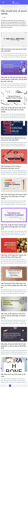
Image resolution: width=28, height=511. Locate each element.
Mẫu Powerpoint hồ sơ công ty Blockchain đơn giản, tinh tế (11, 167)
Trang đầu (3, 385)
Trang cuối (25, 385)
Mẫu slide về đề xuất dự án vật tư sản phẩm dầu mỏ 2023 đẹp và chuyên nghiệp (13, 110)
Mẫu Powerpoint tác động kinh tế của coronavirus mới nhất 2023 (13, 139)
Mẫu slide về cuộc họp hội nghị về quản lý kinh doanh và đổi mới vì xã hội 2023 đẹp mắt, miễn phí (14, 79)
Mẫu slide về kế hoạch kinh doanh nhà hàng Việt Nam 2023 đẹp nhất (13, 256)
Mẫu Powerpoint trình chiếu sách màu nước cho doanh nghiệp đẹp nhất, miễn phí (14, 285)
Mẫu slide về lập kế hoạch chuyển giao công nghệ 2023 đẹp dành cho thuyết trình (13, 227)
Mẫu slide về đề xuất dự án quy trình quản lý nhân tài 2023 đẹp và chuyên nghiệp (13, 316)
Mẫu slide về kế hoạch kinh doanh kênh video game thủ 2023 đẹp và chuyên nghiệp (14, 196)
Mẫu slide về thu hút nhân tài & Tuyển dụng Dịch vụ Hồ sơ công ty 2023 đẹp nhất (13, 346)
